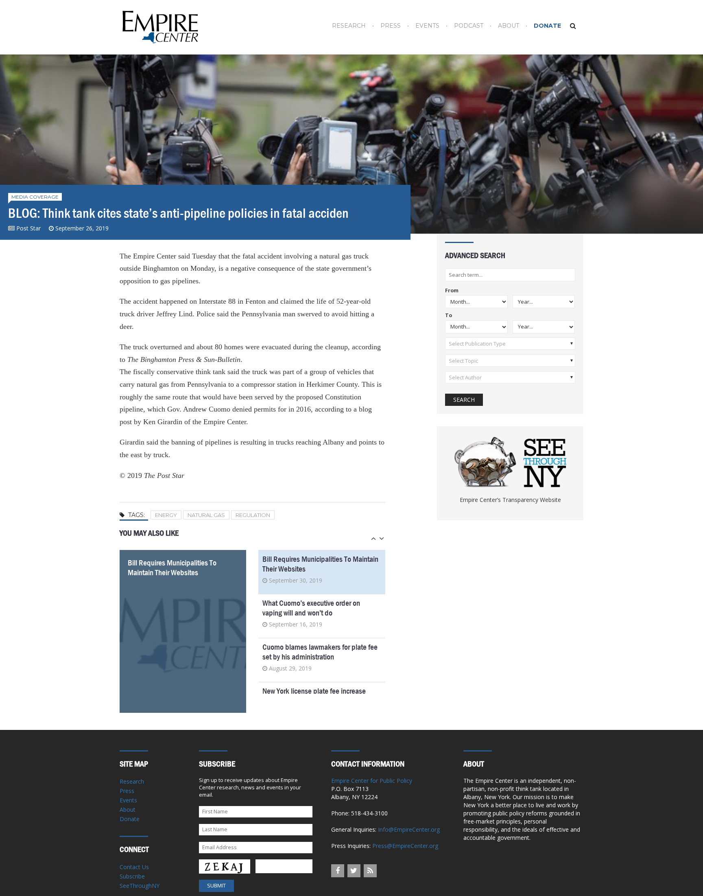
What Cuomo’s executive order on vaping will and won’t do (311, 608)
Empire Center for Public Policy (371, 780)
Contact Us (134, 867)
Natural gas (206, 515)
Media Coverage (35, 197)
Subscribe (132, 876)
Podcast (468, 25)
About (508, 25)
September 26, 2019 (82, 228)
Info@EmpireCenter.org (409, 829)
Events (427, 25)
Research (349, 25)
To (448, 315)
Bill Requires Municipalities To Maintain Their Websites (172, 568)
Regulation (253, 515)
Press (390, 25)
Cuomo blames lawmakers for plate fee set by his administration (320, 652)
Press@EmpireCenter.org (405, 846)
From (451, 291)
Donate (547, 25)
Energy (166, 515)
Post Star (28, 228)
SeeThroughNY (139, 885)
